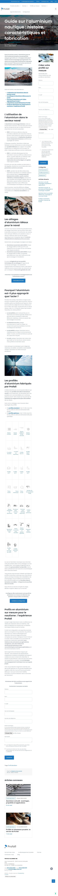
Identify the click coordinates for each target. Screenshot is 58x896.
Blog (52, 1)
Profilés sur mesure (34, 6)
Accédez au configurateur (18, 601)
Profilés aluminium (44, 172)
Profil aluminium (12, 765)
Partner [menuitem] (39, 852)
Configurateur (26, 12)
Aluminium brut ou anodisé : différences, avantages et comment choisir (46, 194)
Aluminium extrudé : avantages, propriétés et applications (45, 183)
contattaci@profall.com (15, 869)
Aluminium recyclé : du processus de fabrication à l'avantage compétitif (46, 189)
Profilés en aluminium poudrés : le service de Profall (44, 200)
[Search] (56, 9)
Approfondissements (15, 12)
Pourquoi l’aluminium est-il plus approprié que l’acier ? (16, 100)
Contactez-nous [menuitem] (9, 854)
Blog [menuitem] (18, 854)
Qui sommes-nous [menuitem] (10, 852)
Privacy (6, 870)
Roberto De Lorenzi (11, 44)
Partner (37, 1)
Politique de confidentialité (10, 876)
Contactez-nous (45, 1)
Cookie (10, 870)
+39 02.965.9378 (22, 868)
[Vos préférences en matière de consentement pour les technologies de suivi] (55, 893)
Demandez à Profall (18, 280)
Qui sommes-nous (15, 1)
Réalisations (42, 175)
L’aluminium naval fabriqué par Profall (18, 103)
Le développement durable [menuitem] (25, 852)
